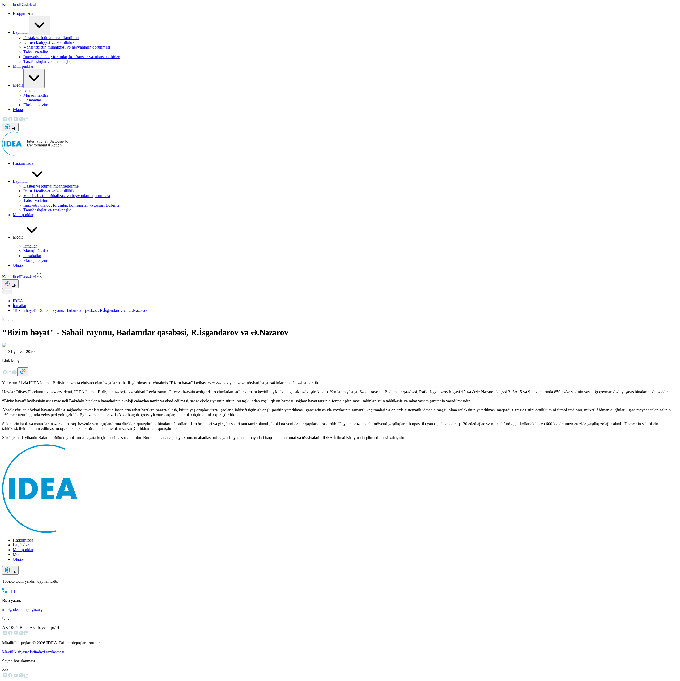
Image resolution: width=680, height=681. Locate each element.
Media (18, 85)
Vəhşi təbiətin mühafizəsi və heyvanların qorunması (66, 47)
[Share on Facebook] (4, 373)
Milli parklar (23, 66)
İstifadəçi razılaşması (47, 652)
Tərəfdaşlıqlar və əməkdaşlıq (47, 61)
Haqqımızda (23, 13)
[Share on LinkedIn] (9, 373)
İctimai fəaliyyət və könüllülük (48, 42)
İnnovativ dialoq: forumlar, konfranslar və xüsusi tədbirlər (71, 56)
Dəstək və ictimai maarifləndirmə (51, 37)
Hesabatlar (32, 100)
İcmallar (30, 90)
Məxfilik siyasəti (16, 652)
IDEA (18, 301)
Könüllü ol (11, 4)
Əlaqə (18, 109)
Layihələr (21, 32)
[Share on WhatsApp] (14, 373)
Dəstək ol (28, 4)
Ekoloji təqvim (35, 105)
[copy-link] (22, 371)
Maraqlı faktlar (35, 95)
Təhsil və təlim (35, 52)
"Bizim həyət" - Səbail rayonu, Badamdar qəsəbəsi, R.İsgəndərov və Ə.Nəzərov (80, 310)
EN (14, 129)
